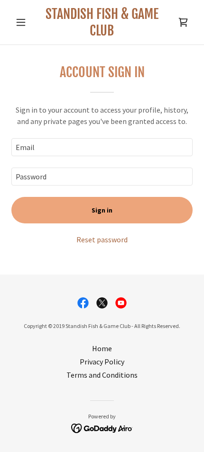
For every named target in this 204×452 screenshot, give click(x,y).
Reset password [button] (102, 239)
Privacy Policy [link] (102, 361)
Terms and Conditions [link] (102, 375)
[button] (24, 22)
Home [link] (102, 348)
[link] (101, 22)
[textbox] (102, 147)
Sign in (102, 210)
